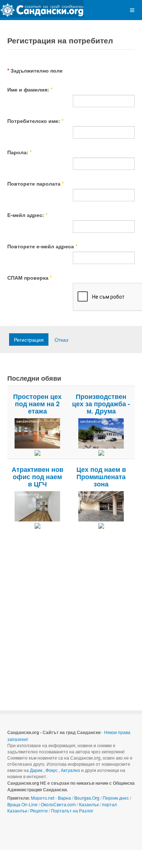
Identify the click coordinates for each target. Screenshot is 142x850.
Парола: (19, 152)
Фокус (52, 770)
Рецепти (39, 810)
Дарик (36, 770)
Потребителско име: (35, 120)
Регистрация (29, 339)
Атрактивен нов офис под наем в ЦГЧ (37, 476)
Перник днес (116, 798)
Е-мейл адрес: (27, 214)
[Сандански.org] (42, 9)
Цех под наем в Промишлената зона (101, 476)
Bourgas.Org (86, 798)
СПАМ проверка (29, 277)
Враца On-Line (22, 804)
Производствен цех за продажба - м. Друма (101, 403)
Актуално (70, 770)
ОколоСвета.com (58, 804)
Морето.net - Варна (51, 798)
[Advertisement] (71, 617)
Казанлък (89, 804)
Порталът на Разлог (72, 810)
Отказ (61, 339)
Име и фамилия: (29, 89)
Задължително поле (35, 70)
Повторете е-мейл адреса (42, 246)
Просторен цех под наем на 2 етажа (37, 403)
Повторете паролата (35, 183)
